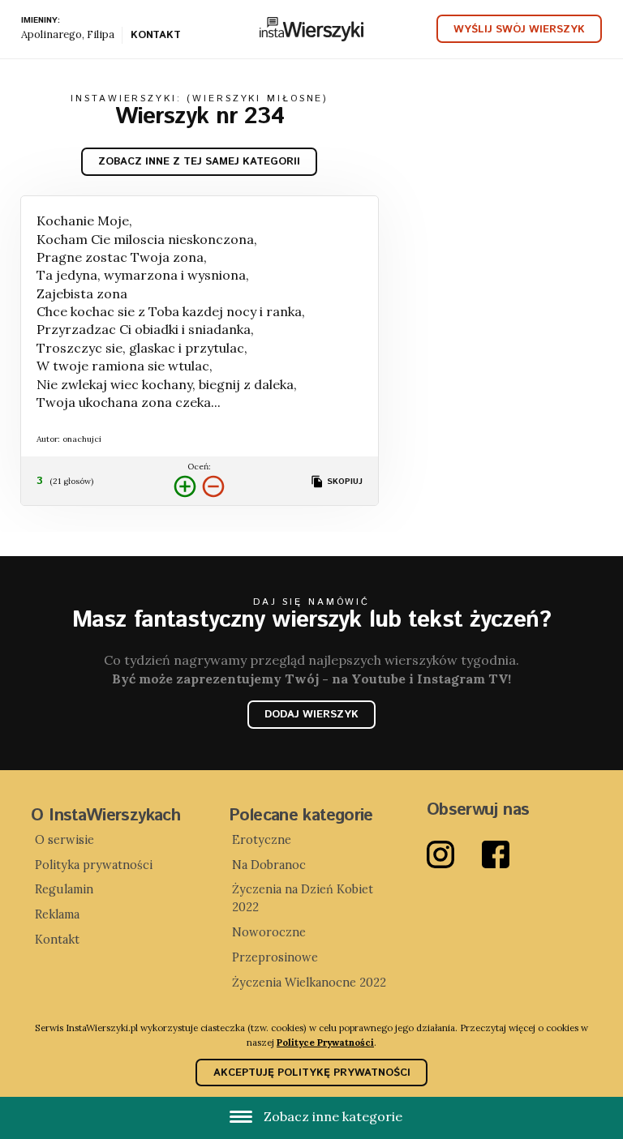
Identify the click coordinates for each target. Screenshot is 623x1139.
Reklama (57, 914)
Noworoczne (269, 932)
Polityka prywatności (94, 865)
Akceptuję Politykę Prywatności (311, 1073)
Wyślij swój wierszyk (519, 29)
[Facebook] (509, 854)
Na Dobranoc (269, 865)
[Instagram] (454, 854)
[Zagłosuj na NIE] (213, 487)
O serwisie (64, 840)
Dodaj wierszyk (311, 714)
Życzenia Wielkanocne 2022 (309, 982)
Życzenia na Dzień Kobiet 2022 (302, 898)
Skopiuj (343, 481)
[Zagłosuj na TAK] (185, 487)
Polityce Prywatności (325, 1042)
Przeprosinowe (275, 957)
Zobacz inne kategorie (331, 1116)
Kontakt (155, 36)
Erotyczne (261, 840)
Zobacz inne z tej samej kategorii (199, 161)
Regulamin (64, 889)
